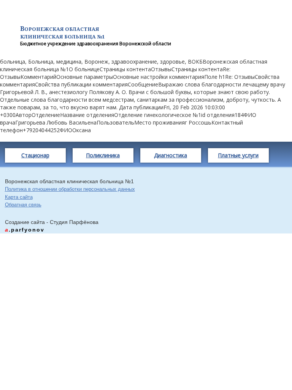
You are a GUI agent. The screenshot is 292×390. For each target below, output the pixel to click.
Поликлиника (103, 155)
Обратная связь (23, 205)
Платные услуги (238, 155)
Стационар (35, 155)
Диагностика (170, 155)
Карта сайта (19, 197)
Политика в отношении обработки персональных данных (70, 189)
